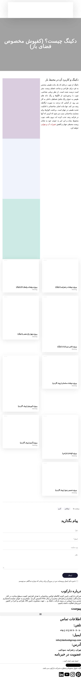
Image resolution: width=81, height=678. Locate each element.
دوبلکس (67, 508)
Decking (74, 289)
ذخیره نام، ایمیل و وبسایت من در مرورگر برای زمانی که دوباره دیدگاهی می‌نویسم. (47, 581)
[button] (68, 3)
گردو (59, 508)
